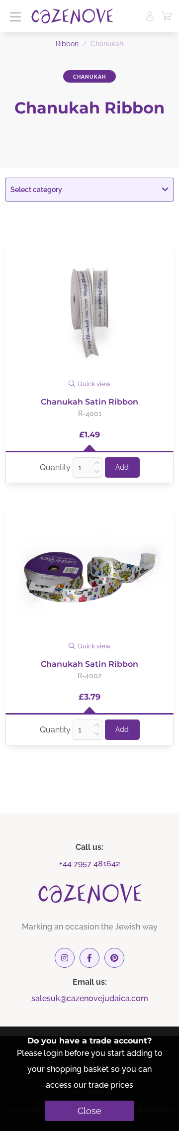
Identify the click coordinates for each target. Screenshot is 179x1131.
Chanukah (89, 77)
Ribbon (67, 44)
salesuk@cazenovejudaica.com (89, 998)
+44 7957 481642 (89, 863)
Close (89, 1111)
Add (122, 467)
